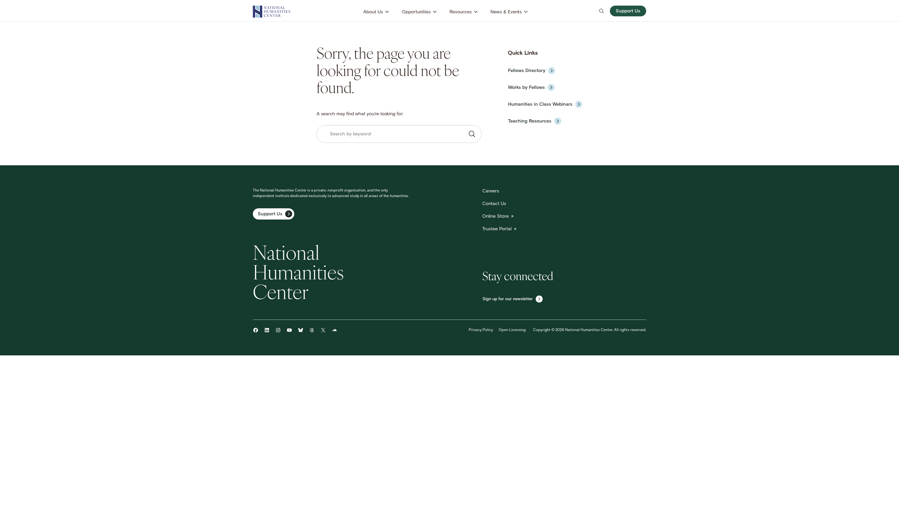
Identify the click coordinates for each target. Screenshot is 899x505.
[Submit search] (472, 134)
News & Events (506, 12)
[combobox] (399, 134)
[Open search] (601, 11)
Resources (461, 12)
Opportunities (416, 12)
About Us (373, 12)
